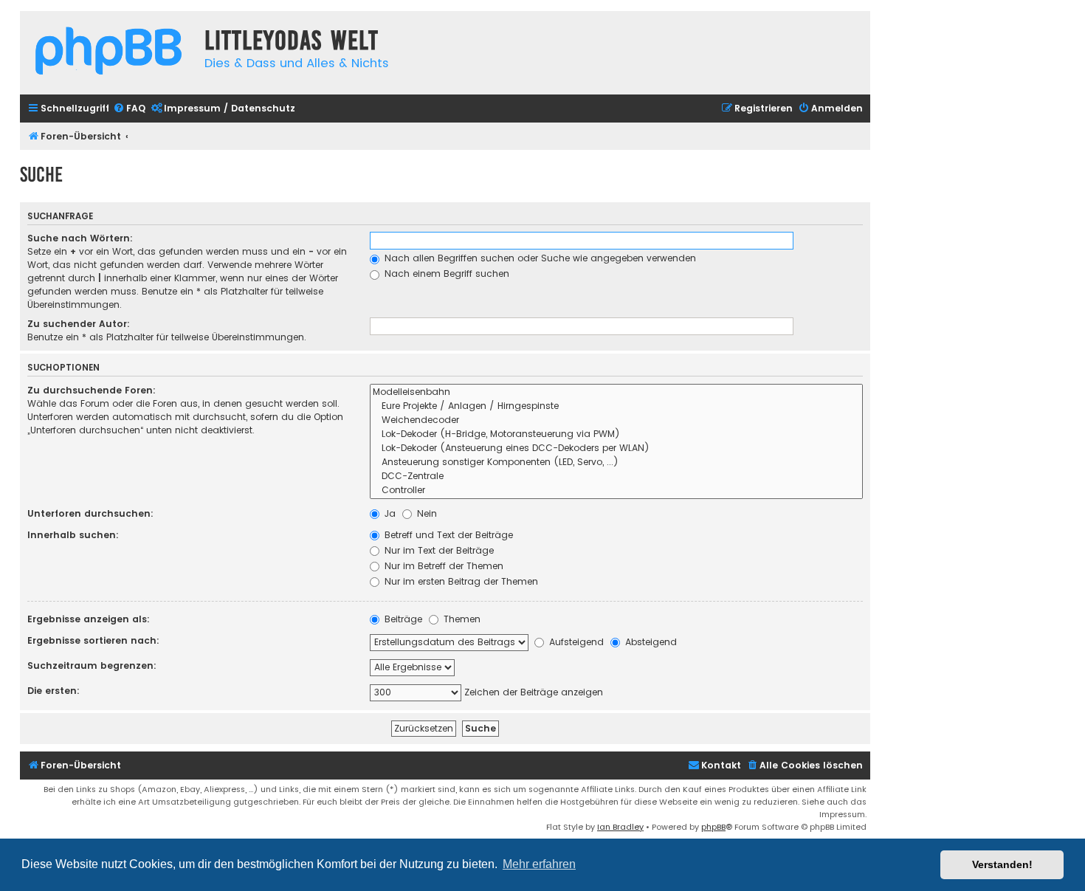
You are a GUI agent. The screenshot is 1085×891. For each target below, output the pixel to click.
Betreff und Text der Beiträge (447, 535)
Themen (460, 619)
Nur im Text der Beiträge (438, 550)
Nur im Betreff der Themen (442, 566)
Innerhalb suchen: (73, 535)
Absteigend (649, 642)
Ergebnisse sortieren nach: (93, 640)
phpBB (713, 827)
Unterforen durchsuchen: (90, 513)
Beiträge (402, 619)
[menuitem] (129, 109)
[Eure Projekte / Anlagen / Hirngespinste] (616, 406)
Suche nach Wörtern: (80, 238)
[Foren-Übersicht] (108, 53)
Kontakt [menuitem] (721, 765)
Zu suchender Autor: (78, 323)
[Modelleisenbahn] (616, 392)
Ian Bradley (620, 827)
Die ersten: (53, 690)
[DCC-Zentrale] (616, 476)
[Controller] (616, 491)
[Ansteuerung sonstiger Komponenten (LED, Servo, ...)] (616, 462)
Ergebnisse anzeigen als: (88, 619)
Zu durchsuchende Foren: (91, 390)
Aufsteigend (575, 642)
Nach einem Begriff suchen (445, 273)
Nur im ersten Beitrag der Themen (460, 581)
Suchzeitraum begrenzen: (91, 665)
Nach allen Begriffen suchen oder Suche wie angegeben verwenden (539, 258)
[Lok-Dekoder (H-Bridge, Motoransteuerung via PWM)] (616, 434)
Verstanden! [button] (1002, 864)
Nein (425, 513)
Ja (389, 513)
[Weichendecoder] (616, 420)
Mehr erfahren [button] (539, 864)
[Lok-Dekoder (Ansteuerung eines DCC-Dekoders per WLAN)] (616, 448)
